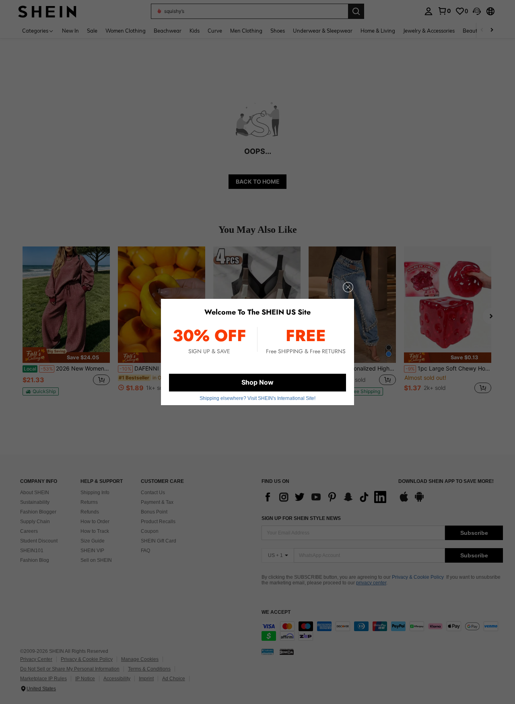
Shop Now (257, 382)
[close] (348, 287)
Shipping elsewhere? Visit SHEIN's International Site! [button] (257, 398)
